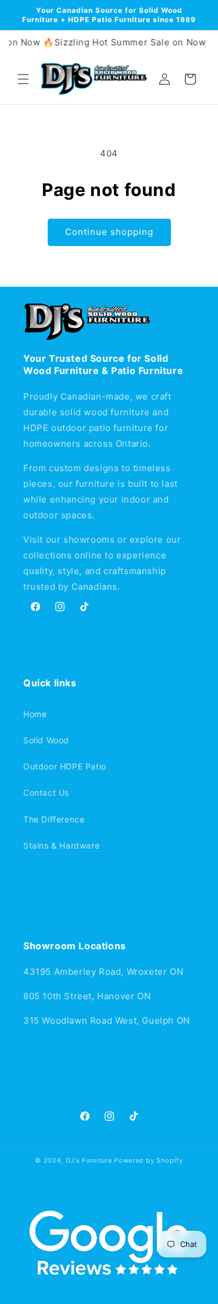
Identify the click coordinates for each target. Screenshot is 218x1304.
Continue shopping (109, 231)
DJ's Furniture (89, 1160)
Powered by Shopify (148, 1160)
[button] (23, 79)
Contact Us (46, 792)
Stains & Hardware (61, 845)
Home (35, 714)
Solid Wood (46, 740)
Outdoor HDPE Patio (64, 766)
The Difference (53, 819)
